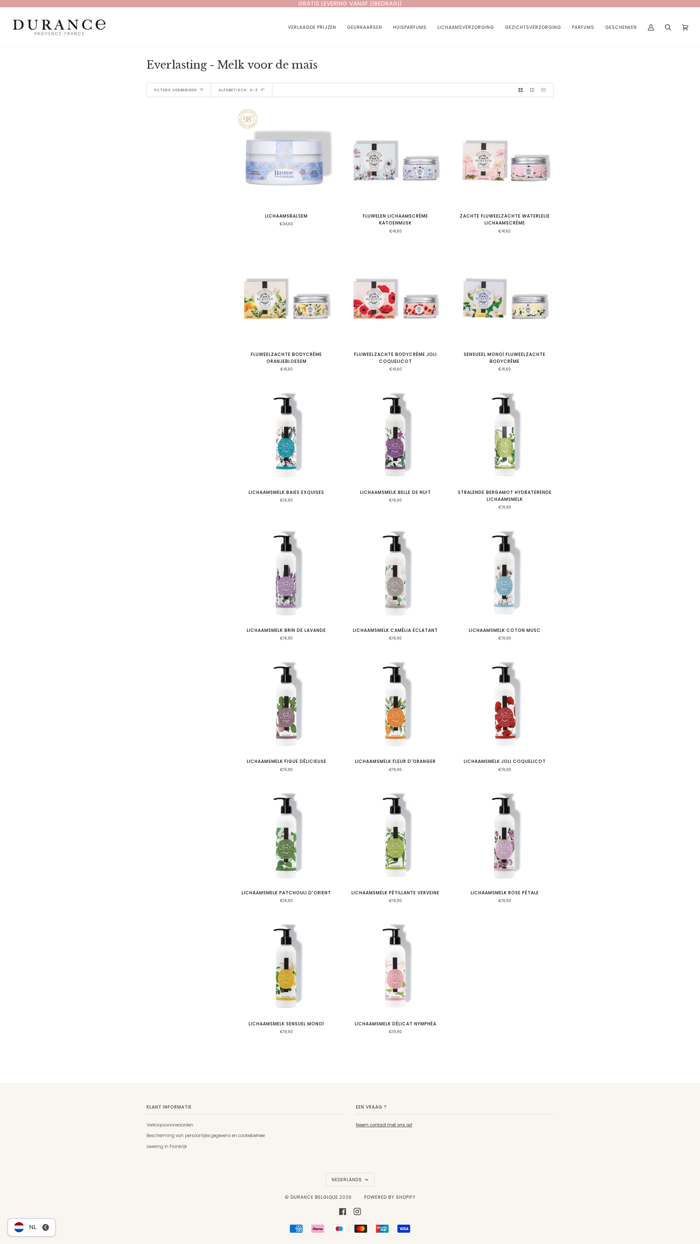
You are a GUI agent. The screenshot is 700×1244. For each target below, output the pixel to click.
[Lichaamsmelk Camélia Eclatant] (395, 572)
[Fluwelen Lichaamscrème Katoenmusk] (395, 158)
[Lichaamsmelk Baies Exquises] (286, 434)
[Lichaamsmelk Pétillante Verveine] (395, 834)
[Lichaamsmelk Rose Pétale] (504, 834)
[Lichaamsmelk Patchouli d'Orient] (286, 834)
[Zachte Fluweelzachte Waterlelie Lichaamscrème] (504, 158)
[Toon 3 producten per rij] (532, 89)
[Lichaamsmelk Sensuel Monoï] (286, 965)
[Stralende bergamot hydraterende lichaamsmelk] (504, 434)
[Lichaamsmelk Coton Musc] (504, 572)
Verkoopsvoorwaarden (170, 1125)
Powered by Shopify (390, 1197)
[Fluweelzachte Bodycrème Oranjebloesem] (286, 296)
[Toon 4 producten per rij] (545, 89)
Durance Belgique (314, 1197)
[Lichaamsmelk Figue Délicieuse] (286, 703)
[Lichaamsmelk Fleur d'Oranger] (395, 703)
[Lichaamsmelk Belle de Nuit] (395, 434)
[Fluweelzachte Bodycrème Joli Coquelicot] (395, 296)
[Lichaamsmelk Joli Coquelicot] (504, 703)
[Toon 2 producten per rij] (520, 89)
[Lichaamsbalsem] (286, 158)
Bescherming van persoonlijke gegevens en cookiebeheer (206, 1136)
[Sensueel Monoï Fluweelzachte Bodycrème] (504, 296)
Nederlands (347, 1179)
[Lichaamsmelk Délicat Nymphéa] (395, 965)
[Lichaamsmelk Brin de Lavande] (286, 572)
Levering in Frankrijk (167, 1146)
